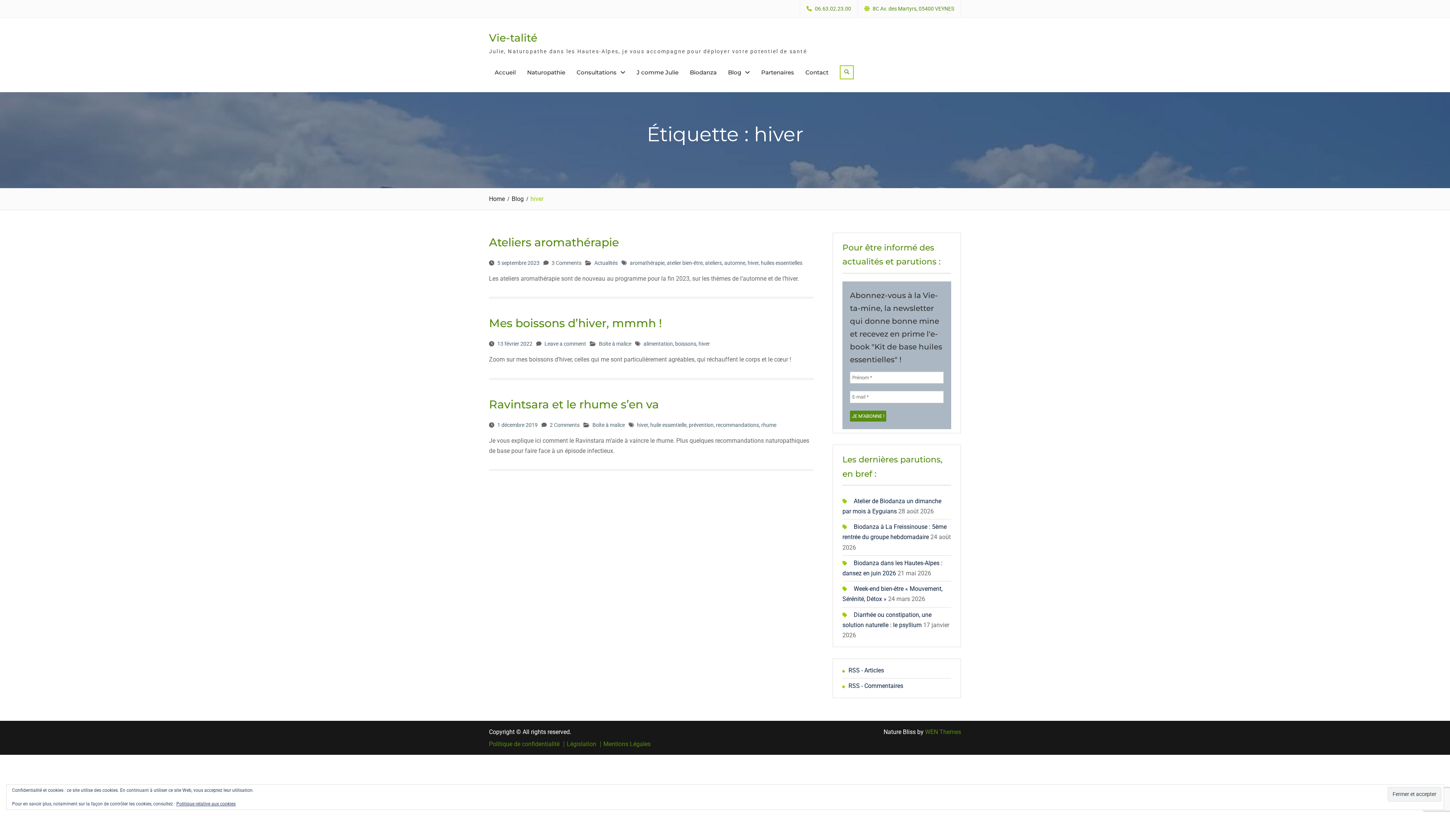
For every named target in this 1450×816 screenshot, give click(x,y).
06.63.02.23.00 (833, 9)
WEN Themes (943, 732)
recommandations (737, 425)
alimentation (658, 344)
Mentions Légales (627, 744)
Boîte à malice (615, 344)
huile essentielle (668, 425)
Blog (734, 72)
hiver (753, 263)
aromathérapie (647, 263)
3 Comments (567, 263)
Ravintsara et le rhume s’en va (574, 404)
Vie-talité (513, 37)
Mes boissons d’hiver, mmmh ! (575, 323)
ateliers (713, 263)
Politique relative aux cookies (206, 804)
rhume (768, 425)
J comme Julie (658, 72)
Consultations (597, 72)
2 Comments (565, 425)
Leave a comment (565, 344)
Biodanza (703, 72)
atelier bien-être (685, 263)
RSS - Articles (866, 670)
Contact (816, 72)
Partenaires (777, 72)
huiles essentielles (781, 263)
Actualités (606, 263)
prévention (701, 425)
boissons (685, 344)
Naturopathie (546, 72)
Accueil (505, 72)
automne (734, 263)
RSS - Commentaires (875, 685)
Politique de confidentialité (524, 744)
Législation (581, 744)
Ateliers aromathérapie (554, 242)
